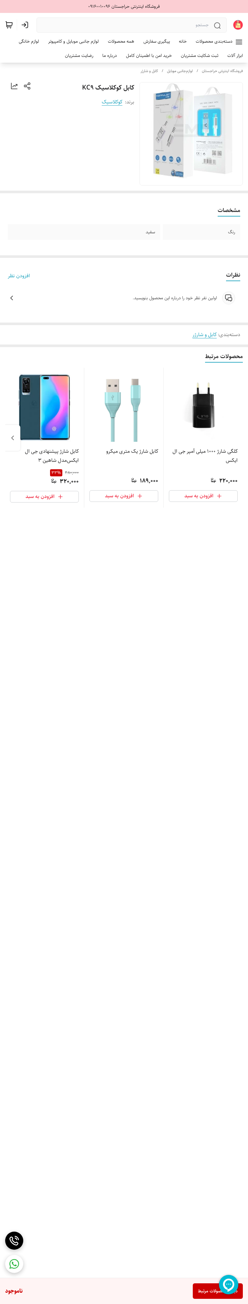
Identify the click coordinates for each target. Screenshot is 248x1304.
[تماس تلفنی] (14, 1241)
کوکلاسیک (112, 102)
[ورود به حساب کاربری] (26, 25)
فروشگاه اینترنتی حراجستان (222, 71)
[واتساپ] (14, 1264)
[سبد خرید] (9, 25)
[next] (12, 438)
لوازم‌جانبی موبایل (180, 71)
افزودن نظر (19, 276)
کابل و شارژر (149, 71)
